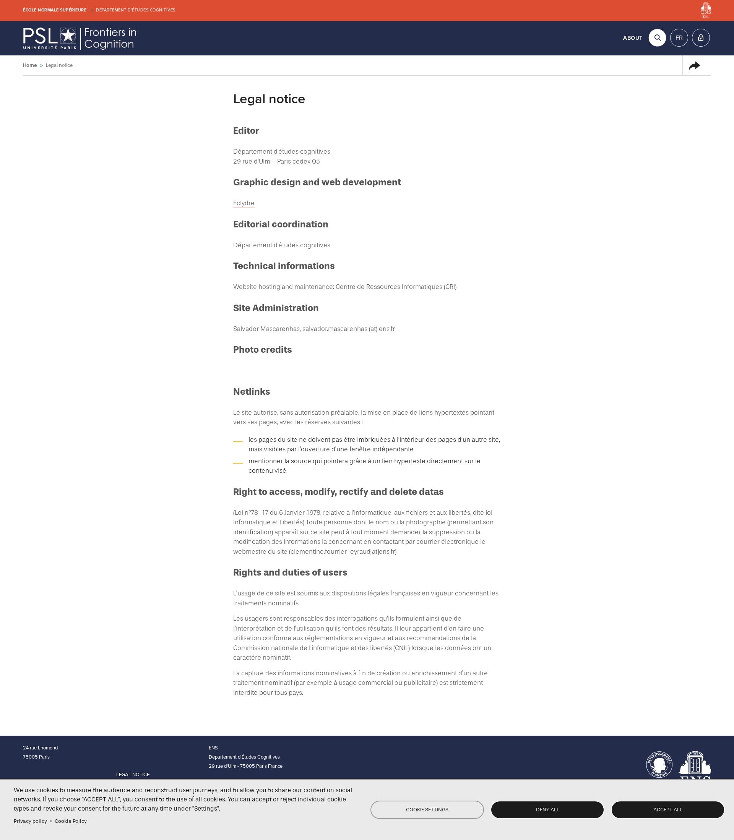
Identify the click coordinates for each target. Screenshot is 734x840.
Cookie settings (427, 809)
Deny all (547, 809)
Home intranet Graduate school (701, 38)
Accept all (667, 809)
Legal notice (132, 775)
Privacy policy (30, 821)
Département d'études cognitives (135, 10)
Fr (679, 38)
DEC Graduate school (80, 38)
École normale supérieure (54, 10)
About (633, 38)
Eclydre (244, 203)
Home (30, 65)
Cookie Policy (71, 821)
